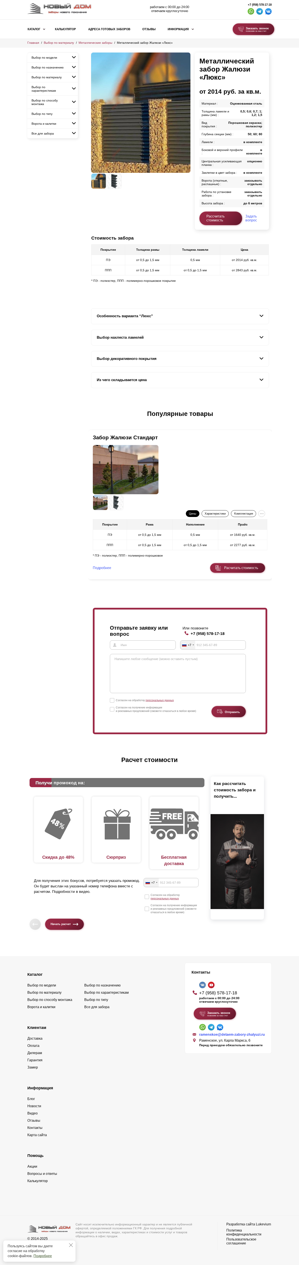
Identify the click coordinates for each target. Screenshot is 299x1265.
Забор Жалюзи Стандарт (125, 437)
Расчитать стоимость (241, 568)
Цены (192, 513)
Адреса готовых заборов (109, 29)
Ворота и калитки (44, 123)
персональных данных (160, 700)
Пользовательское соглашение (241, 1241)
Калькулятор (65, 29)
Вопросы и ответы (42, 1174)
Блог (31, 1099)
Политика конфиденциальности (243, 1232)
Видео (32, 1113)
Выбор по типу (42, 114)
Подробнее (42, 1256)
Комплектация (243, 513)
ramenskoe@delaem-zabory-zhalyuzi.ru (232, 1034)
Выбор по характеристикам (44, 88)
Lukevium (263, 1224)
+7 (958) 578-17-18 (260, 4)
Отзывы (149, 29)
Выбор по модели (44, 57)
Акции (32, 1166)
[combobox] (187, 645)
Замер (32, 1067)
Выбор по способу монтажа (45, 102)
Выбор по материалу (59, 42)
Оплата (33, 1046)
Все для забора (43, 133)
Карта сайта (37, 1135)
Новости (34, 1106)
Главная (33, 42)
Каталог (34, 29)
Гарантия (34, 1060)
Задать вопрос (251, 218)
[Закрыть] (70, 1245)
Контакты (34, 1128)
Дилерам (34, 1053)
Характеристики (215, 513)
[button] (93, 418)
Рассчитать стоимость (215, 218)
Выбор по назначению (48, 67)
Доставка (34, 1038)
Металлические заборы (95, 42)
